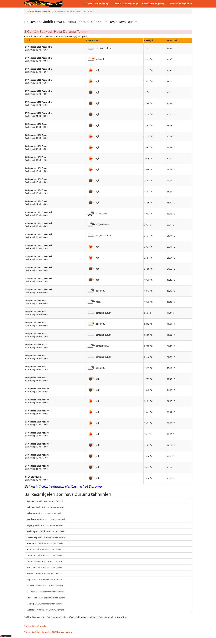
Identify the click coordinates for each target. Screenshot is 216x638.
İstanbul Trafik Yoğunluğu (96, 3)
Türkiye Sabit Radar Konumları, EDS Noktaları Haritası (48, 632)
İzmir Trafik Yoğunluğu (181, 3)
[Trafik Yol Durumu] (43, 3)
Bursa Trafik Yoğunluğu (153, 3)
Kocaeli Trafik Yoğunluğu (125, 3)
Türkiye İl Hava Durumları (35, 626)
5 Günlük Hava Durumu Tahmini (45, 501)
